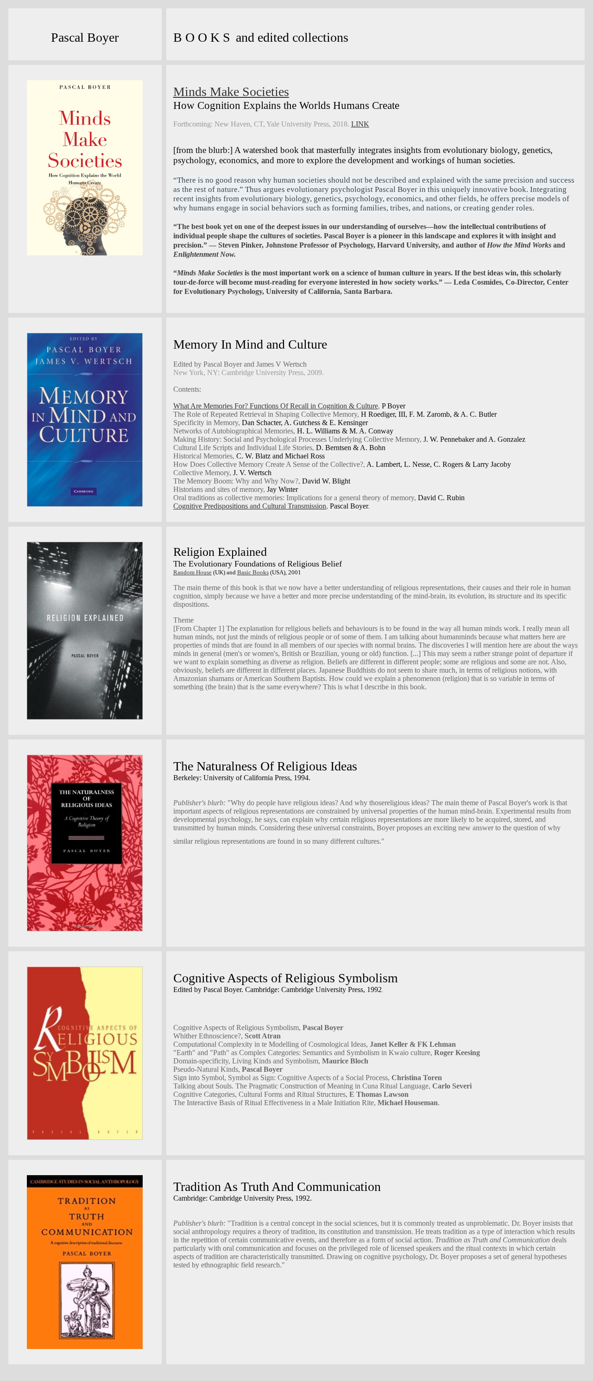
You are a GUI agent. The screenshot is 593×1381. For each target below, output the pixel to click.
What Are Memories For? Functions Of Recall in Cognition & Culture (275, 406)
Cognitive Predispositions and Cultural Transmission (249, 506)
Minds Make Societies (231, 91)
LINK (360, 124)
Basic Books (253, 572)
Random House (192, 572)
